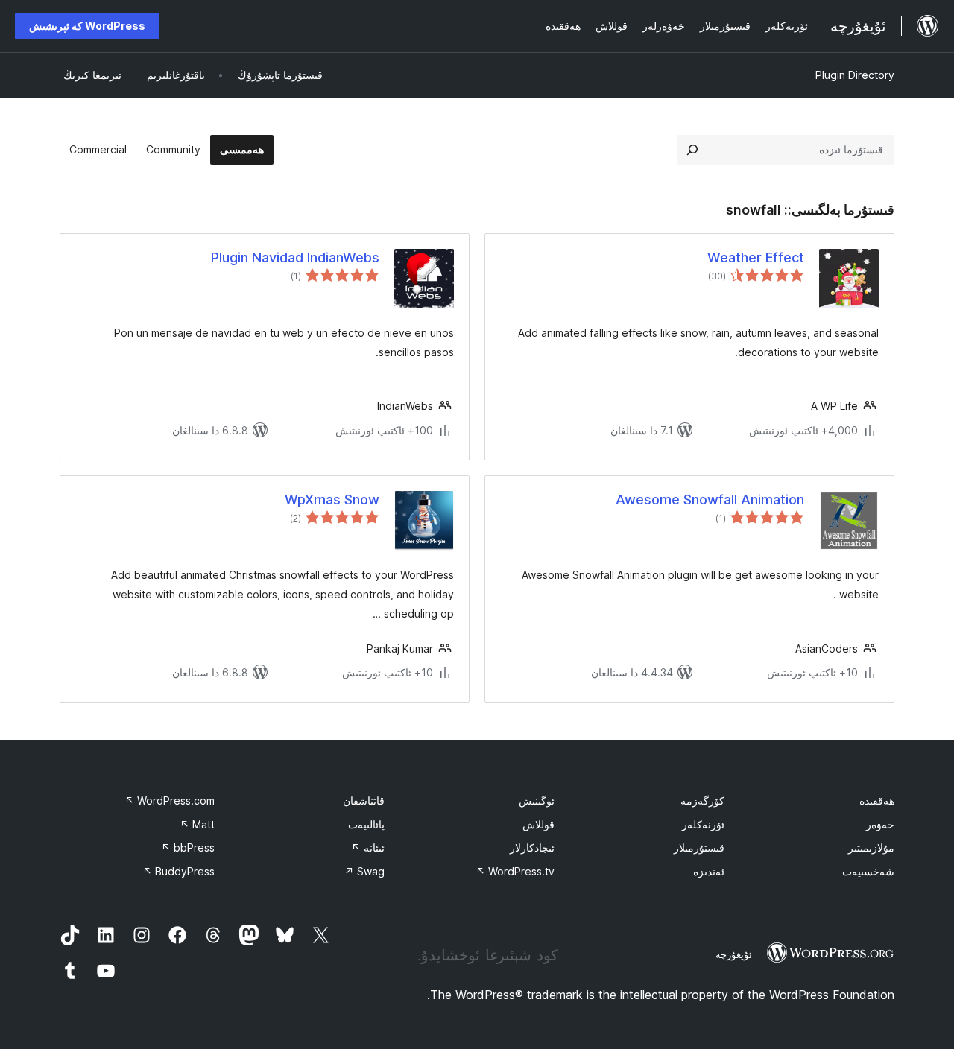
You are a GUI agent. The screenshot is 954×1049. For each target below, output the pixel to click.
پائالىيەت (366, 824)
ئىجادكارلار (532, 847)
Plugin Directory (854, 75)
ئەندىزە (708, 871)
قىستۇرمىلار (699, 847)
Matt (197, 824)
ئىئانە (368, 847)
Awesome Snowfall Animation (710, 499)
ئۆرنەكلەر (703, 824)
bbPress (188, 847)
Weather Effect (755, 257)
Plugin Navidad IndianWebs (295, 257)
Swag (364, 871)
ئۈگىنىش (537, 800)
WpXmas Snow (332, 499)
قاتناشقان (364, 800)
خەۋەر (880, 824)
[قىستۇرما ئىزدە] (692, 150)
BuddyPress (178, 871)
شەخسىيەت (868, 871)
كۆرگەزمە (702, 800)
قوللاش (538, 824)
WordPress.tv (515, 871)
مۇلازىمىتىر (871, 847)
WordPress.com (169, 800)
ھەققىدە (876, 800)
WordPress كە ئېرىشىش (87, 25)
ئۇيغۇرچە (734, 954)
